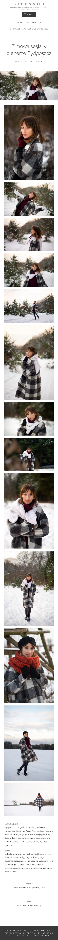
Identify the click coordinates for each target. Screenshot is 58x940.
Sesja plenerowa (44, 834)
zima (49, 868)
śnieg (42, 868)
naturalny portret (21, 854)
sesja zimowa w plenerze (27, 868)
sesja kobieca (32, 857)
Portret (35, 831)
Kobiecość (10, 831)
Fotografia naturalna (25, 827)
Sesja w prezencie (26, 838)
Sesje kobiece (20, 841)
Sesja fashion (46, 831)
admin (39, 62)
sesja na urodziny (39, 861)
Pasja (27, 831)
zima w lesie (10, 871)
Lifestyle (20, 831)
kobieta (8, 854)
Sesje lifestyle (34, 841)
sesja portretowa (27, 864)
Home (20, 22)
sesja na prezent (27, 834)
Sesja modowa (11, 834)
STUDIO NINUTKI (29, 4)
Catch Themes (42, 936)
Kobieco (41, 827)
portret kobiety (38, 854)
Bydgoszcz (33, 22)
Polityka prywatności (39, 933)
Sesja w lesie (11, 838)
